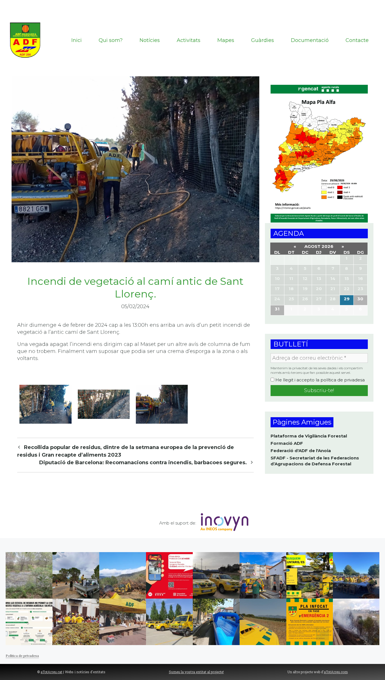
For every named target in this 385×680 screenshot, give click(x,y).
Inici (76, 40)
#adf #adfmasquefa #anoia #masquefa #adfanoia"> (356, 575)
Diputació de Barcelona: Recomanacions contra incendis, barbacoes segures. (143, 462)
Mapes (225, 40)
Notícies (150, 40)
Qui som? (111, 40)
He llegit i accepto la (319, 380)
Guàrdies (262, 40)
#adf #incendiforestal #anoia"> (122, 575)
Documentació (310, 40)
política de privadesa (342, 380)
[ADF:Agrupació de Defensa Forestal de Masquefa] (25, 40)
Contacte (357, 40)
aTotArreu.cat (51, 672)
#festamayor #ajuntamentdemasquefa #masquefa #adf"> (216, 622)
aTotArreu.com (336, 672)
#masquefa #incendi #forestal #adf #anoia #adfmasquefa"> (356, 622)
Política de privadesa (22, 656)
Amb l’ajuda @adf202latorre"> (169, 622)
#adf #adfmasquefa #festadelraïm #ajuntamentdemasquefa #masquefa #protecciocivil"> (75, 622)
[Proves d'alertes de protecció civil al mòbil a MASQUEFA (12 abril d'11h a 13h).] (169, 575)
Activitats (188, 40)
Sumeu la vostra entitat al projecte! (196, 672)
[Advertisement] (192, 8)
